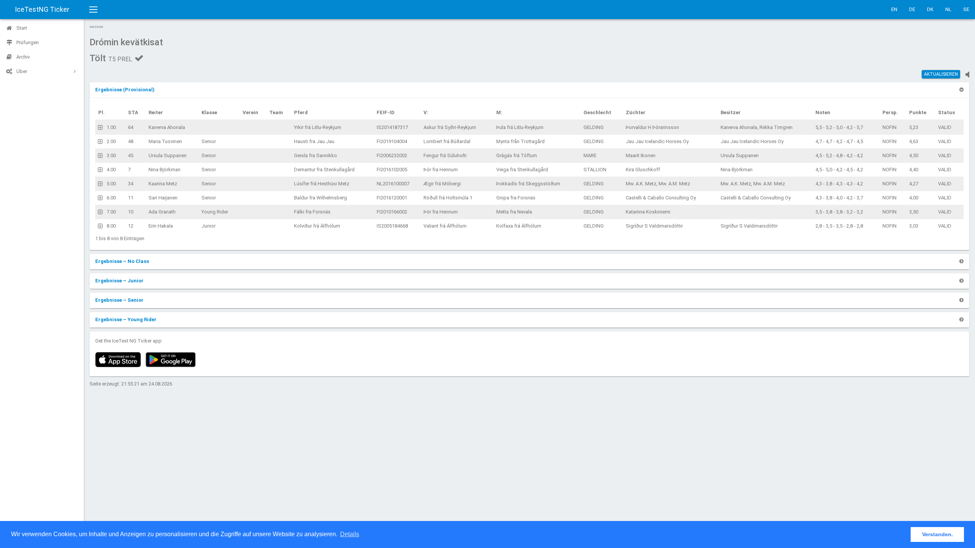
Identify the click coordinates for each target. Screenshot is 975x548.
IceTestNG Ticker (42, 9)
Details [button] (349, 534)
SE (966, 9)
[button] (125, 89)
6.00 (111, 198)
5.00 (111, 183)
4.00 (111, 169)
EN (894, 9)
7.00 (111, 212)
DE (912, 9)
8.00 (111, 226)
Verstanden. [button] (937, 534)
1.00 (111, 127)
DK (930, 9)
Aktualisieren (941, 74)
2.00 (111, 141)
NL (948, 9)
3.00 (111, 155)
